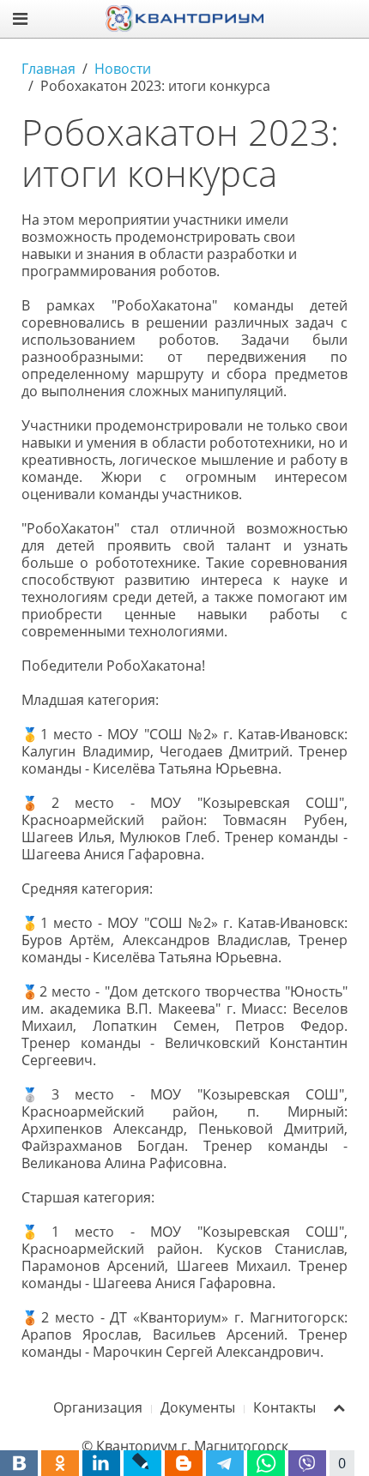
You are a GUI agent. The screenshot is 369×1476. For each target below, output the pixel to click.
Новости (122, 68)
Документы (197, 1407)
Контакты (284, 1407)
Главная (48, 68)
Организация (97, 1407)
